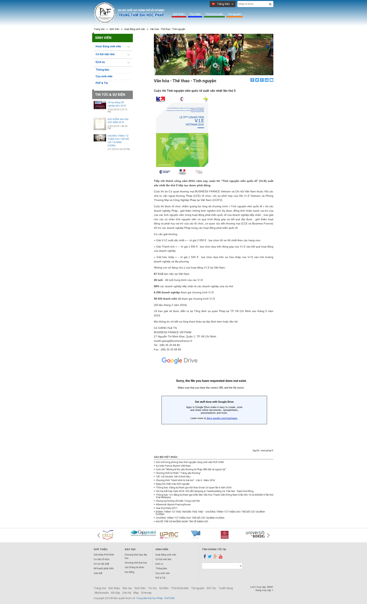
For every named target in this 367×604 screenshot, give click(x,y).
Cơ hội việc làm (163, 559)
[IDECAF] (114, 535)
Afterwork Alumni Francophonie (173, 504)
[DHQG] (200, 534)
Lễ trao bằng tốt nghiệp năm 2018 (117, 104)
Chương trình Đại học (136, 562)
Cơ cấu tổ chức (102, 559)
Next (268, 535)
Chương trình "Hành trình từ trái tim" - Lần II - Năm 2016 (185, 480)
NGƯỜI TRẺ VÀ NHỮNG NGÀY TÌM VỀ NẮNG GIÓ (182, 521)
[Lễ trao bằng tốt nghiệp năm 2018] (100, 105)
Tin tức (152, 588)
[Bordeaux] (258, 534)
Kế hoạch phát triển (104, 568)
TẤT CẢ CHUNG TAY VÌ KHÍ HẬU (173, 476)
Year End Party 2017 (166, 508)
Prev (99, 535)
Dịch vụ (159, 564)
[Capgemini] (143, 533)
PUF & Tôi (102, 83)
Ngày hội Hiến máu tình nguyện (173, 483)
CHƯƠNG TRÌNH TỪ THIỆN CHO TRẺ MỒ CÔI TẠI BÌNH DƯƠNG (190, 517)
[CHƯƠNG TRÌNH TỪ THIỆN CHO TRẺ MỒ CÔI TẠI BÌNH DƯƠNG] (100, 137)
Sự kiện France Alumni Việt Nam (173, 465)
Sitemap (146, 592)
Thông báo (102, 69)
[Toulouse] (229, 534)
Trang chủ (99, 29)
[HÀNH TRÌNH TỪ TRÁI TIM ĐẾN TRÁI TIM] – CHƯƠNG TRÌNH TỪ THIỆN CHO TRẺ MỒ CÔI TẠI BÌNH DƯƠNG (210, 513)
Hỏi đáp (115, 592)
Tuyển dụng (225, 588)
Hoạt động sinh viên (134, 29)
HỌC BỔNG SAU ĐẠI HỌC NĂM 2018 (118, 121)
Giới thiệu (179, 14)
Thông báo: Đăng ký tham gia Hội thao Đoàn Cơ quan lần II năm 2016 (193, 487)
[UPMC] (172, 535)
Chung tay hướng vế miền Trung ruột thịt (178, 500)
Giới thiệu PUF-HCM (104, 554)
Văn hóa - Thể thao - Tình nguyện (167, 29)
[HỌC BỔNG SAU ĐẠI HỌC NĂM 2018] (100, 124)
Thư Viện (195, 14)
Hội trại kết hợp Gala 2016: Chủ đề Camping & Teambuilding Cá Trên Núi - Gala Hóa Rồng (204, 491)
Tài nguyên (234, 14)
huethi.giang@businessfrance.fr (173, 340)
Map (136, 592)
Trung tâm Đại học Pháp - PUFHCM (155, 598)
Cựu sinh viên (104, 76)
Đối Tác (211, 588)
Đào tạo (127, 588)
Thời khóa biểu (214, 14)
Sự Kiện (164, 588)
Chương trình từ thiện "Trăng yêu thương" (178, 473)
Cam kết (98, 573)
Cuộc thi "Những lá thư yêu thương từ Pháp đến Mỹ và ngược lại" (191, 469)
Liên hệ (126, 592)
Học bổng (129, 572)
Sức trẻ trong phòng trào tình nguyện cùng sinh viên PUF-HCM (190, 462)
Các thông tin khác (134, 567)
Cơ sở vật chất (101, 564)
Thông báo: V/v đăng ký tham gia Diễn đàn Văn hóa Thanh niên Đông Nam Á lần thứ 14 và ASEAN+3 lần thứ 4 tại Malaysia (214, 496)
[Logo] (129, 13)
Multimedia (102, 592)
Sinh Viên (114, 29)
